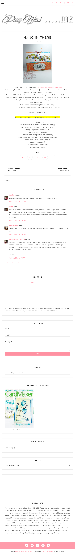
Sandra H (12, 195)
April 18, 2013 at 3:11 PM (17, 201)
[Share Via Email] (45, 157)
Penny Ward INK (19, 551)
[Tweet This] (22, 157)
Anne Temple (14, 225)
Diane (11, 206)
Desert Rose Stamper (17, 239)
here (58, 117)
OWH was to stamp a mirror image (49, 87)
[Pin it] (37, 157)
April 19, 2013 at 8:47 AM (17, 234)
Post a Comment (13, 263)
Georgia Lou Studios (48, 551)
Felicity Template (29, 551)
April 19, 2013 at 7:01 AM (17, 220)
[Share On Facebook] (30, 157)
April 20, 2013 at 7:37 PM (17, 258)
